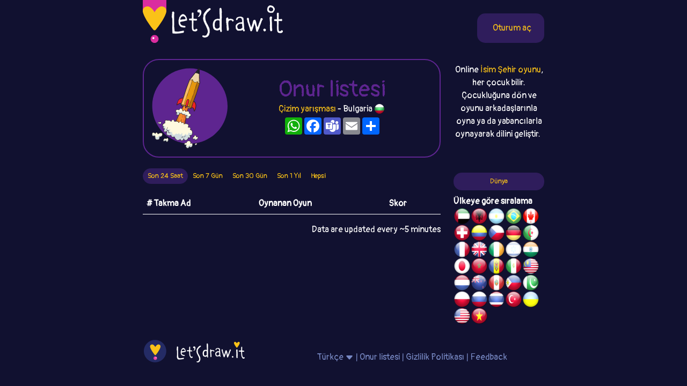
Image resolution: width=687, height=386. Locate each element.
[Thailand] (496, 300)
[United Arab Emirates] (462, 217)
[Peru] (496, 284)
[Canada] (530, 217)
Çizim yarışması (307, 108)
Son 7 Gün (208, 176)
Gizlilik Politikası (435, 357)
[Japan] (462, 267)
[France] (462, 251)
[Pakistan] (530, 284)
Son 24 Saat (165, 176)
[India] (530, 251)
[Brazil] (513, 217)
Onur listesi (380, 357)
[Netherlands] (462, 284)
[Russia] (479, 300)
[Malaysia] (530, 267)
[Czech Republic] (496, 234)
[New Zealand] (479, 284)
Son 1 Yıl (289, 176)
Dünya (499, 181)
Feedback (488, 357)
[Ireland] (496, 251)
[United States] (462, 317)
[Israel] (513, 251)
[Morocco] (479, 267)
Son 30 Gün (249, 176)
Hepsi (318, 176)
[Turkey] (513, 300)
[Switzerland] (462, 234)
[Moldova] (496, 267)
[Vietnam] (479, 317)
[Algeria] (530, 234)
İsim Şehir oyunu (510, 69)
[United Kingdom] (479, 251)
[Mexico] (513, 267)
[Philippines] (513, 284)
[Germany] (513, 234)
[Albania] (479, 217)
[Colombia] (479, 234)
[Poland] (462, 300)
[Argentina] (496, 217)
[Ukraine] (530, 300)
